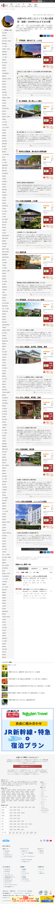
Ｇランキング (43, 790)
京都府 (31, 593)
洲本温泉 (4, 519)
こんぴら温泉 (5, 578)
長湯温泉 (4, 646)
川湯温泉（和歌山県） (7, 532)
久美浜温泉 (4, 487)
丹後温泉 (4, 495)
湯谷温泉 (4, 462)
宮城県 (22, 807)
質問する (40, 1)
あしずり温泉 (5, 587)
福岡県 (10, 833)
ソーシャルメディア (26, 881)
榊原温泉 (4, 470)
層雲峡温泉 (4, 51)
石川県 (15, 818)
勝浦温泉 (4, 530)
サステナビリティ (26, 873)
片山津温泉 (4, 368)
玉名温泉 (4, 619)
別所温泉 (4, 316)
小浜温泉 (4, 605)
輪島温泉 (4, 376)
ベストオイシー (44, 799)
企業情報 (22, 867)
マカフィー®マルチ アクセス (11, 884)
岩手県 (18, 807)
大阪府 (18, 823)
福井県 (18, 818)
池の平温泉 (4, 332)
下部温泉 (4, 265)
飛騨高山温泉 (5, 449)
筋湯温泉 (4, 643)
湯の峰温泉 (4, 535)
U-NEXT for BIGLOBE (27, 859)
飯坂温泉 (4, 151)
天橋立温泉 (4, 481)
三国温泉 (4, 381)
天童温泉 (4, 132)
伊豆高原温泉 (5, 397)
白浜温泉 (4, 527)
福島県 (33, 807)
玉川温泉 (4, 103)
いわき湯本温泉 (5, 154)
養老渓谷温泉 (5, 238)
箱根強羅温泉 (5, 254)
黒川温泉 (4, 608)
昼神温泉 (4, 313)
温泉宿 (44, 582)
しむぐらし (42, 853)
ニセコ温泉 (4, 57)
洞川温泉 (4, 524)
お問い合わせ (5, 891)
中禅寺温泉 (4, 181)
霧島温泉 (4, 657)
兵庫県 (22, 823)
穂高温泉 (4, 319)
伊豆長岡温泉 (5, 403)
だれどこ (42, 791)
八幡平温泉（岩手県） (7, 78)
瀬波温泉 (4, 346)
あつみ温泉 (4, 121)
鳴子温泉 (4, 84)
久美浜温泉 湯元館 (27, 449)
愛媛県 (18, 829)
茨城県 (18, 809)
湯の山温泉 (4, 476)
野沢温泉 (4, 273)
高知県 (22, 829)
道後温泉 (4, 584)
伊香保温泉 (4, 195)
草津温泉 (4, 192)
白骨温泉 (4, 276)
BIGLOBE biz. (8, 869)
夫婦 (24, 580)
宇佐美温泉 (4, 411)
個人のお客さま (6, 846)
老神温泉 (4, 203)
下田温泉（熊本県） (6, 616)
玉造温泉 (4, 551)
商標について (31, 895)
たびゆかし (43, 807)
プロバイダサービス (9, 875)
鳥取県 (11, 826)
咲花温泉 (4, 343)
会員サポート (42, 873)
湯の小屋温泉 (5, 219)
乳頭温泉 (4, 100)
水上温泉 (4, 216)
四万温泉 (4, 200)
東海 (30, 580)
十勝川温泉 (4, 38)
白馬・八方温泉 (5, 308)
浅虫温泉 (4, 65)
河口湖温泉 (4, 262)
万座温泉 (4, 197)
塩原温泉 (4, 176)
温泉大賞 (41, 851)
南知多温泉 (4, 459)
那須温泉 (4, 184)
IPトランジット (8, 882)
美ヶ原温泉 (4, 281)
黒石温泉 (4, 70)
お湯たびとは (43, 783)
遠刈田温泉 (4, 92)
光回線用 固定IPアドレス (10, 877)
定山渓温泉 (4, 32)
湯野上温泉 (4, 167)
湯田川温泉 (4, 140)
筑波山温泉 (4, 222)
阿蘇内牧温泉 (5, 611)
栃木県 (11, 809)
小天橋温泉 (4, 489)
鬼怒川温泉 (4, 170)
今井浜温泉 (4, 408)
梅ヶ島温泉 (4, 413)
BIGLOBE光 (7, 851)
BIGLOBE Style (25, 879)
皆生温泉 (4, 543)
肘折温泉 (4, 138)
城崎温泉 (4, 503)
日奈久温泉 (4, 627)
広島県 (22, 826)
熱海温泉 (4, 384)
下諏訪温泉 (4, 295)
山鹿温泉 (4, 633)
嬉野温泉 (4, 595)
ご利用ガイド (43, 785)
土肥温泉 (4, 427)
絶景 (38, 582)
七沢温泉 (4, 246)
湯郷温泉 (4, 562)
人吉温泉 (4, 624)
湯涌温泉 (4, 373)
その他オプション (26, 861)
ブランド (24, 871)
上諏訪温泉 (4, 289)
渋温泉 (3, 292)
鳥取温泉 (4, 546)
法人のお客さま (6, 867)
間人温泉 (4, 492)
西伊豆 (38, 580)
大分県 (24, 833)
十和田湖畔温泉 (5, 73)
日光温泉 (4, 186)
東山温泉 (4, 146)
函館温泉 (4, 59)
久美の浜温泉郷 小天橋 (28, 201)
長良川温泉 (4, 451)
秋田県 (26, 807)
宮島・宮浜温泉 (5, 565)
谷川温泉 (4, 213)
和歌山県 (30, 823)
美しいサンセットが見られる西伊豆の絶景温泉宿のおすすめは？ (38, 93)
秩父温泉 (4, 224)
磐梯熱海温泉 (5, 165)
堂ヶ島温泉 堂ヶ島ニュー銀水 (30, 101)
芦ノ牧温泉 (4, 149)
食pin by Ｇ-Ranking (45, 810)
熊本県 (21, 833)
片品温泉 (4, 208)
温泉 (35, 595)
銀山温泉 (4, 113)
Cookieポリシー (28, 893)
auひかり (7, 853)
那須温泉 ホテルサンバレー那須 (32, 300)
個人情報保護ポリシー (7, 893)
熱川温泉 (4, 435)
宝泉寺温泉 (4, 649)
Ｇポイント (43, 788)
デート (39, 595)
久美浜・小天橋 (43, 593)
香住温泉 (4, 514)
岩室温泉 (4, 335)
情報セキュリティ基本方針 (21, 895)
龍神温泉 (4, 538)
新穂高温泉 (4, 443)
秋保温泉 (4, 86)
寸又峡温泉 (4, 424)
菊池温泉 (4, 614)
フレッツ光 (7, 873)
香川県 (15, 829)
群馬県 (15, 809)
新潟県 (18, 815)
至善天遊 (23, 252)
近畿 (27, 593)
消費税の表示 (13, 891)
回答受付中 (34, 568)
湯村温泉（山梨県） (6, 270)
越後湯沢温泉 (5, 341)
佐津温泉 (4, 516)
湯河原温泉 (4, 243)
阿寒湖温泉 (4, 43)
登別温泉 (4, 35)
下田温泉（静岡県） (6, 392)
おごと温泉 (4, 478)
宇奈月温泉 (4, 354)
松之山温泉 (4, 351)
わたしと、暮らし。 (45, 796)
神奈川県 (23, 812)
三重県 (22, 821)
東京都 (18, 812)
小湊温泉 (4, 230)
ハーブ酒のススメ (44, 812)
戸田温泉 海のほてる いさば (30, 40)
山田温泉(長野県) (5, 324)
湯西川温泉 (4, 189)
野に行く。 (43, 802)
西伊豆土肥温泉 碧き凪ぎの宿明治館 (32, 151)
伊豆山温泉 (4, 400)
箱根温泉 (4, 240)
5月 (29, 582)
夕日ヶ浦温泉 (5, 497)
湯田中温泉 (4, 322)
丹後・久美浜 (36, 593)
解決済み (45, 568)
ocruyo (42, 793)
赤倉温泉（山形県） (6, 116)
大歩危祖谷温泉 (5, 576)
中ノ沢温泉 (4, 162)
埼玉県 (11, 812)
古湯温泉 (4, 600)
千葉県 (15, 812)
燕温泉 (3, 349)
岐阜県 (15, 821)
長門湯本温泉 (5, 568)
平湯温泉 (4, 441)
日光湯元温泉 (5, 173)
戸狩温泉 (4, 300)
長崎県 (17, 833)
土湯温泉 (4, 159)
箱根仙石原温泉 (5, 257)
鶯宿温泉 (4, 76)
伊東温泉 (4, 386)
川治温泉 (4, 178)
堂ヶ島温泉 (4, 430)
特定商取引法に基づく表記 (8, 895)
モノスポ (42, 801)
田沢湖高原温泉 (5, 108)
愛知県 (18, 821)
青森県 (15, 807)
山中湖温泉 (4, 267)
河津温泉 (4, 416)
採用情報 (24, 877)
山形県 (30, 807)
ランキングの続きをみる (34, 549)
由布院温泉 (4, 638)
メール (41, 871)
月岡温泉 (4, 327)
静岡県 (34, 580)
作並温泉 (4, 89)
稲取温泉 (4, 405)
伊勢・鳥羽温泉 (5, 465)
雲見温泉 (4, 422)
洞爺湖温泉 (4, 54)
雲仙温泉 (4, 603)
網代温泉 (4, 395)
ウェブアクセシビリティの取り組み (24, 891)
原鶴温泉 (4, 592)
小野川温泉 (4, 124)
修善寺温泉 (4, 389)
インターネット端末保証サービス (28, 853)
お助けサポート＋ (26, 851)
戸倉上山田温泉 (5, 303)
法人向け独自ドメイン (9, 886)
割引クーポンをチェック (49, 66)
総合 (37, 572)
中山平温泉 (4, 94)
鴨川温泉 (4, 227)
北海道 (11, 807)
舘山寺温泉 (4, 419)
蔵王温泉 (4, 111)
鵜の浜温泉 (4, 338)
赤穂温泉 (4, 508)
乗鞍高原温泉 (5, 305)
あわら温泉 (4, 378)
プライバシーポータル (18, 893)
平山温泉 (4, 630)
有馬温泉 (4, 505)
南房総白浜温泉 (5, 235)
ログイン (51, 1)
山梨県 (11, 815)
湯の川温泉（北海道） (7, 40)
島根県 (15, 826)
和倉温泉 (4, 359)
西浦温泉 (4, 457)
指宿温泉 (4, 654)
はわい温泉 (4, 549)
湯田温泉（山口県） (6, 573)
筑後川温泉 (4, 589)
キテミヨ (42, 798)
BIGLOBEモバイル (8, 855)
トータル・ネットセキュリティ (28, 857)
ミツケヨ (42, 805)
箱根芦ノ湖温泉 (5, 249)
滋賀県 (11, 823)
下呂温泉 (4, 438)
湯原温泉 (4, 559)
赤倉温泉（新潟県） (6, 330)
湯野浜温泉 (4, 143)
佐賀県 (14, 833)
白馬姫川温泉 (5, 311)
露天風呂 (33, 582)
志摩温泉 (4, 468)
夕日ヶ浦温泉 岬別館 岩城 (30, 397)
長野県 (15, 815)
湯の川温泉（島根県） (7, 557)
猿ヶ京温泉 (4, 211)
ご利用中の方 (41, 867)
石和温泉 (4, 259)
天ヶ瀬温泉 (4, 641)
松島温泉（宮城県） (6, 97)
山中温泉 (4, 362)
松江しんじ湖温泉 (6, 554)
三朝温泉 (4, 541)
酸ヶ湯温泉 (4, 62)
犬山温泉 (4, 454)
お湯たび (42, 795)
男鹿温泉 (4, 105)
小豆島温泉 (4, 581)
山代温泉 (4, 370)
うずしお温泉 (5, 511)
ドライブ (43, 595)
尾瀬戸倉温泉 (5, 205)
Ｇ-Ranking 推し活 (44, 808)
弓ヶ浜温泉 (4, 432)
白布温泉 (4, 130)
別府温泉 (4, 635)
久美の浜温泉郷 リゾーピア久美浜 (34, 501)
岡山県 (18, 826)
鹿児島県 (31, 833)
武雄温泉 (4, 597)
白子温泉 (4, 232)
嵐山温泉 (4, 484)
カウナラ (42, 804)
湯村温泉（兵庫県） (6, 522)
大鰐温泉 (4, 67)
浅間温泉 (4, 278)
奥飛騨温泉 (4, 446)
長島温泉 (4, 473)
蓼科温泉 (4, 297)
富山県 (11, 818)
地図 (46, 54)
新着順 (22, 572)
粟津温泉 (4, 365)
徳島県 (11, 829)
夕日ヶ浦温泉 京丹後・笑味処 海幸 (33, 347)
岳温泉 (3, 157)
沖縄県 (35, 833)
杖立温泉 (4, 622)
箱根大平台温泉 (5, 251)
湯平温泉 (4, 651)
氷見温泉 (4, 357)
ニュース (24, 875)
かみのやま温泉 (5, 127)
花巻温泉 (4, 81)
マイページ (46, 1)
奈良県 (26, 823)
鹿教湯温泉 (4, 286)
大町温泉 (4, 284)
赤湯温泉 (4, 119)
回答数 (26, 572)
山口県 (26, 826)
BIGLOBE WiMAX (8, 856)
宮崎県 (28, 833)
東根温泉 (4, 135)
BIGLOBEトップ (6, 897)
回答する (34, 1)
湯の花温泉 (4, 500)
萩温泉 (3, 570)
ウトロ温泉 (4, 46)
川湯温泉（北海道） (6, 49)
